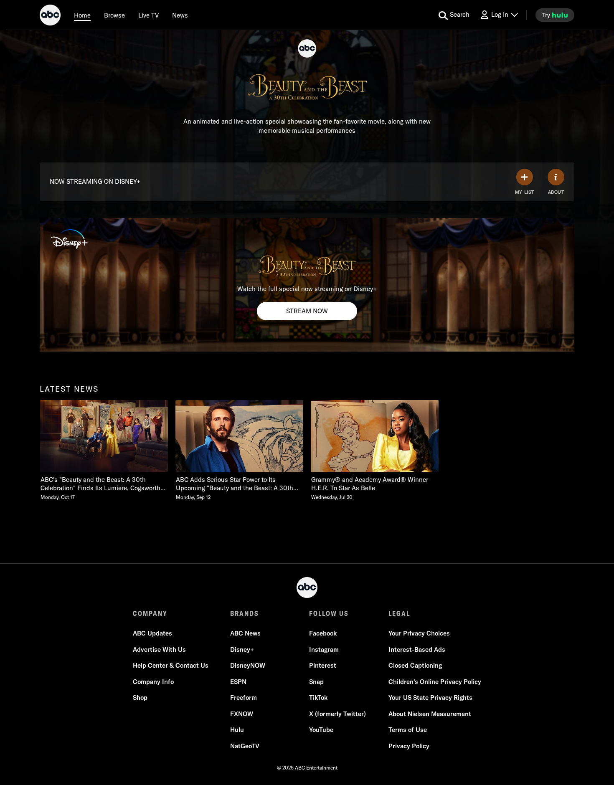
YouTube (321, 730)
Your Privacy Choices (419, 633)
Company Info (153, 682)
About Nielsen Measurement (429, 714)
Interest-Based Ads (416, 649)
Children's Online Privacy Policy (434, 682)
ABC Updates (152, 633)
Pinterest (322, 665)
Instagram (324, 649)
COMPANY (150, 613)
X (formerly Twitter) (337, 714)
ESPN (238, 682)
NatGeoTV (244, 746)
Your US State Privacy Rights (430, 697)
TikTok (318, 697)
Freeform (243, 697)
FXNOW (241, 714)
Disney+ (242, 649)
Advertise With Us (159, 649)
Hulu (237, 730)
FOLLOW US (329, 613)
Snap (316, 682)
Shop (140, 697)
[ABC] (50, 16)
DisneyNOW (247, 665)
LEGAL (399, 613)
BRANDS (244, 613)
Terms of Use (407, 730)
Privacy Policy (408, 746)
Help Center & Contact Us (170, 665)
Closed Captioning (415, 665)
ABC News (245, 633)
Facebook (323, 633)
